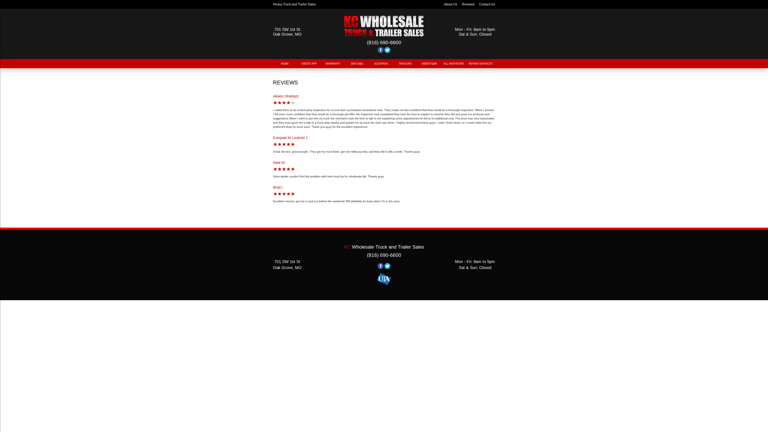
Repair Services (481, 63)
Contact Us (487, 4)
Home (285, 63)
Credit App (309, 63)
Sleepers (381, 63)
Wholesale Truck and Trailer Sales (384, 247)
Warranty (333, 63)
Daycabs (357, 63)
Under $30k (429, 63)
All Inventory (454, 63)
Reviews (468, 4)
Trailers (405, 63)
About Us (450, 4)
